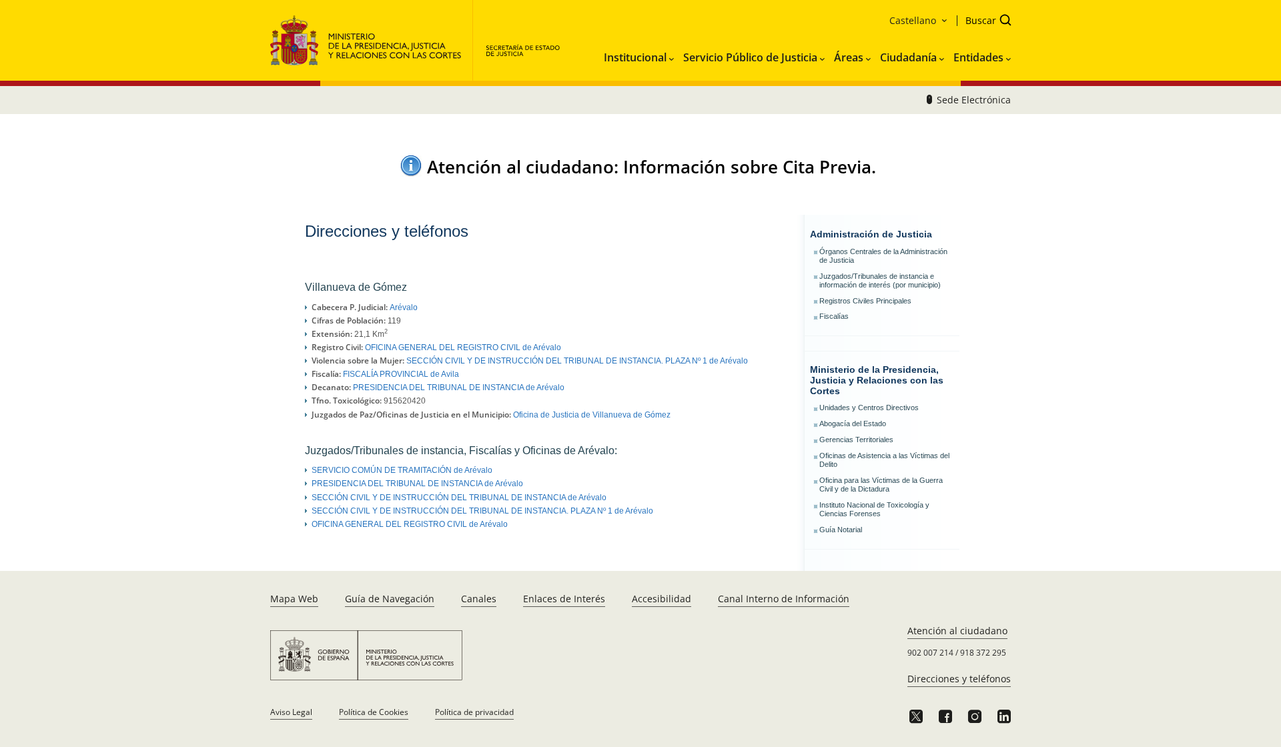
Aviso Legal (291, 712)
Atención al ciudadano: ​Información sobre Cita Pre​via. (651, 167)
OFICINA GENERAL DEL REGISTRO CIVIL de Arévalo (463, 347)
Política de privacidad (474, 712)
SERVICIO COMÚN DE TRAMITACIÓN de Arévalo (402, 470)
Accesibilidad (661, 598)
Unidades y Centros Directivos (869, 408)
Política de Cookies (373, 712)
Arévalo (404, 307)
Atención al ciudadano (957, 630)
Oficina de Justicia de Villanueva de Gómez (592, 415)
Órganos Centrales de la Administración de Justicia (883, 255)
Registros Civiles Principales (865, 301)
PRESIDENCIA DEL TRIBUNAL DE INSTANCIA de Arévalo (458, 387)
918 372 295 (983, 652)
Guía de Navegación (389, 598)
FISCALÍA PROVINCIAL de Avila (401, 374)
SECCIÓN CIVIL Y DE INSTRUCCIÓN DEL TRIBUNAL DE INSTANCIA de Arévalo (459, 497)
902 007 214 (930, 652)
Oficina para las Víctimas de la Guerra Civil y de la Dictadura (881, 484)
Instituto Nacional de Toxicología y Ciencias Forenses (874, 509)
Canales (478, 598)
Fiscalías (834, 316)
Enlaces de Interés (564, 598)
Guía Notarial (840, 530)
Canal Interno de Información (783, 598)
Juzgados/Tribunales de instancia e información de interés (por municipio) (880, 280)
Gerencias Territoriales (856, 440)
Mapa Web (294, 598)
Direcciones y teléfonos (959, 678)
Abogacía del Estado (852, 424)
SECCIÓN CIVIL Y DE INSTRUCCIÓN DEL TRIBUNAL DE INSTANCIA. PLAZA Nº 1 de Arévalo (577, 360)
